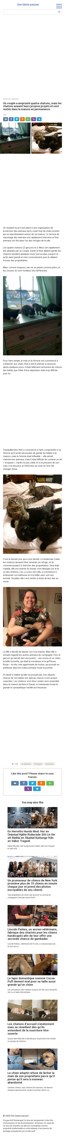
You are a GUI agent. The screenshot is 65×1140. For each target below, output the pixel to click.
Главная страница (11, 99)
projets (50, 764)
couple (39, 764)
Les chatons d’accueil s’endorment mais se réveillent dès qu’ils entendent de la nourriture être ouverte (31, 1028)
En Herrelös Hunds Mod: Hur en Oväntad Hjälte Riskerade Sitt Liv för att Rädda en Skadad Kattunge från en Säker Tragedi (31, 836)
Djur (4, 115)
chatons (27, 764)
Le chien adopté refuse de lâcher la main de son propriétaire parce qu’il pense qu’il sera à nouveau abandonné (31, 1077)
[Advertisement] (32, 56)
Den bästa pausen (28, 4)
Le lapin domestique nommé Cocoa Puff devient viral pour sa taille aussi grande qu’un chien (31, 981)
